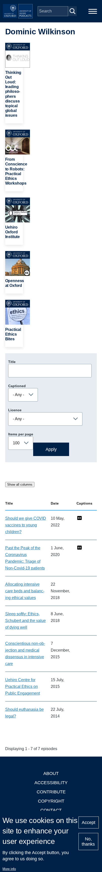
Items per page (20, 434)
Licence (15, 410)
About (51, 773)
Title (12, 362)
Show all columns (19, 484)
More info (9, 869)
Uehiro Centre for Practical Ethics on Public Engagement (22, 686)
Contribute (51, 791)
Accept (88, 822)
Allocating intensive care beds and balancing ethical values (24, 591)
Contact (51, 810)
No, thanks (88, 841)
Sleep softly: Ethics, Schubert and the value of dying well (25, 620)
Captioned (17, 386)
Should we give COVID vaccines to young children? (25, 525)
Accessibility (51, 782)
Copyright (51, 801)
